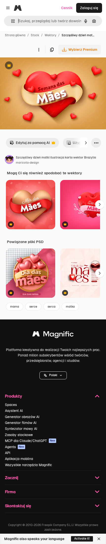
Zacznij (11, 477)
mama (14, 307)
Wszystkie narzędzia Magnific (28, 465)
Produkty (13, 396)
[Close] (99, 539)
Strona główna (15, 35)
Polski (53, 375)
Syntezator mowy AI (21, 428)
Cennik (67, 8)
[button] (53, 375)
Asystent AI (14, 410)
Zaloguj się (89, 8)
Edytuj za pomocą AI (30, 144)
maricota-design (27, 163)
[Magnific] (53, 335)
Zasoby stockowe (19, 435)
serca (51, 307)
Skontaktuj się (18, 505)
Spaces (11, 405)
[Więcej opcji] (39, 49)
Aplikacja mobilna (19, 458)
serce (33, 307)
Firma (10, 491)
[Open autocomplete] (11, 21)
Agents (14, 447)
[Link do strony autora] (9, 160)
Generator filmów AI (20, 423)
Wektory (50, 35)
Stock (35, 35)
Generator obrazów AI (22, 417)
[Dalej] (85, 143)
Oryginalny (34, 66)
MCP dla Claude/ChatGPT (30, 441)
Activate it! (82, 539)
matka (70, 307)
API (7, 453)
